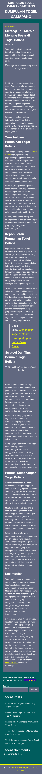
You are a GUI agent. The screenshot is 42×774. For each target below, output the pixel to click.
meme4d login (11, 663)
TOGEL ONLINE (10, 26)
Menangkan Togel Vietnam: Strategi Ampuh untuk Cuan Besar (23, 338)
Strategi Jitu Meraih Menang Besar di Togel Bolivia (19, 35)
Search (6, 686)
